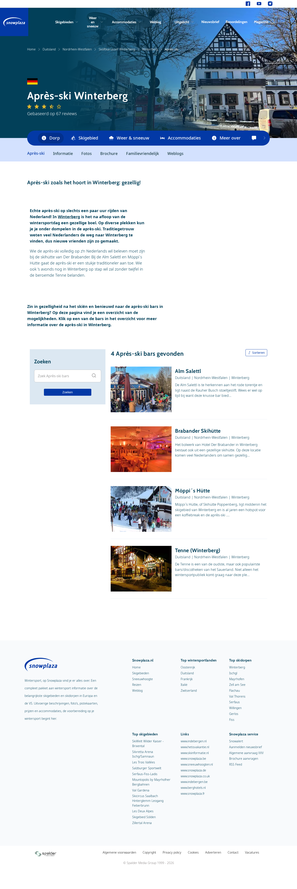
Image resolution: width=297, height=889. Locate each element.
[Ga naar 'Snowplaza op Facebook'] (248, 4)
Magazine (261, 22)
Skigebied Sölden (144, 817)
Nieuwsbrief (210, 22)
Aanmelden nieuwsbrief (245, 747)
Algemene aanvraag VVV (246, 753)
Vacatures (252, 852)
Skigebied (88, 138)
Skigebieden (64, 22)
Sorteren (258, 353)
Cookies (193, 852)
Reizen (136, 685)
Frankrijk (187, 679)
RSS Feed (235, 764)
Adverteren (213, 852)
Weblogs (175, 153)
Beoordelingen (236, 22)
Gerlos (233, 714)
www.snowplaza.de (193, 770)
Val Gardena (140, 790)
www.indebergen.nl (194, 741)
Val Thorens (237, 696)
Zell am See (237, 685)
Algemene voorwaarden (119, 852)
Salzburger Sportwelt (146, 768)
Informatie (63, 153)
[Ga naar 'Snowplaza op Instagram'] (270, 4)
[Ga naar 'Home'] (14, 22)
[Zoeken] (271, 22)
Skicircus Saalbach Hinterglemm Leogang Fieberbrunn (148, 800)
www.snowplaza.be (193, 758)
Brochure (109, 153)
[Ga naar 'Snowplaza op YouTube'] (259, 4)
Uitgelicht (182, 22)
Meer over (230, 138)
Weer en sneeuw (92, 22)
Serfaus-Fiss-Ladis (144, 774)
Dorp (54, 138)
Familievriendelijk (142, 153)
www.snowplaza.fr (193, 793)
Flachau (234, 690)
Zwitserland (189, 690)
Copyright (149, 852)
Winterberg (150, 49)
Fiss (231, 720)
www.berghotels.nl (193, 788)
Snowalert (236, 741)
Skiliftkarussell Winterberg (117, 49)
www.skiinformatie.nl (195, 753)
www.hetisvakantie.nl (195, 747)
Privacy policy (172, 852)
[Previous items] (264, 138)
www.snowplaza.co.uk (195, 776)
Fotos (86, 153)
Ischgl (233, 673)
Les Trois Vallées (143, 762)
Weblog (155, 22)
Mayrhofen (236, 679)
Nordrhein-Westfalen (77, 49)
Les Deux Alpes (143, 811)
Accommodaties (124, 22)
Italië (184, 685)
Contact (233, 852)
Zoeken (67, 392)
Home (31, 49)
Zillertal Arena (142, 823)
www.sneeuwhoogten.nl (197, 764)
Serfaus (234, 702)
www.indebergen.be (194, 782)
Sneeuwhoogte (142, 679)
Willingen (235, 708)
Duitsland (49, 49)
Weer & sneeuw (133, 138)
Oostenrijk (188, 667)
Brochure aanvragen (243, 758)
